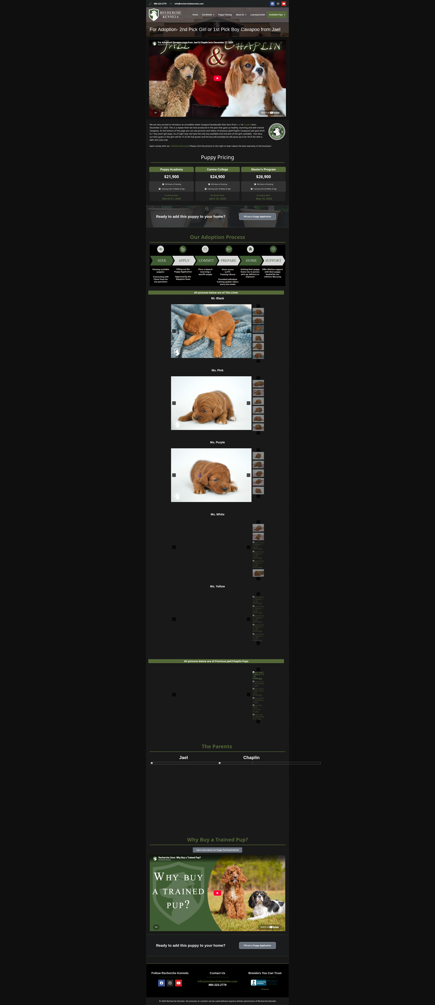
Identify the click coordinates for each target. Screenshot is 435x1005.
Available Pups (276, 14)
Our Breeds (207, 14)
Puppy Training (225, 14)
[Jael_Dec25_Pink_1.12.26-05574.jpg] (258, 410)
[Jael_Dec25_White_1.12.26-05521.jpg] (258, 536)
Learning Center (257, 14)
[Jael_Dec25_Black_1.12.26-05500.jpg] (258, 346)
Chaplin (247, 124)
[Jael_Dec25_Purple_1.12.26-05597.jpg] (258, 473)
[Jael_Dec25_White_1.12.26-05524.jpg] (258, 555)
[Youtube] (284, 3)
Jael (239, 124)
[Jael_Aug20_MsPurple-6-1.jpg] (258, 700)
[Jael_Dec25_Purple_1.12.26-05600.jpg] (258, 482)
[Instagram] (278, 3)
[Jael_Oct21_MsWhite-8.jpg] (258, 684)
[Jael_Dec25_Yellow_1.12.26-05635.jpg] (258, 619)
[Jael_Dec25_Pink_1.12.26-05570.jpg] (258, 401)
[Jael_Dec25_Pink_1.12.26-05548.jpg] (258, 427)
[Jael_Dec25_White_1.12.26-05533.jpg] (258, 564)
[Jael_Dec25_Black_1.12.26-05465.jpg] (258, 311)
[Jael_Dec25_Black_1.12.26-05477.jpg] (258, 355)
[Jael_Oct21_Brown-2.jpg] (258, 707)
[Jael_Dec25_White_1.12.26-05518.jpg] (258, 528)
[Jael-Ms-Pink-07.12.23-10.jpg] (258, 692)
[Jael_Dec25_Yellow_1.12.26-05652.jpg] (258, 600)
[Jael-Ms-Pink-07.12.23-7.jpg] (258, 716)
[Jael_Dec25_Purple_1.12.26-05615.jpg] (258, 490)
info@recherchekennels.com (217, 981)
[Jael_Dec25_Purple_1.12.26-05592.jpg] (258, 464)
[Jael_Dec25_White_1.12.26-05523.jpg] (258, 545)
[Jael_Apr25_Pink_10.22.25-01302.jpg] (258, 675)
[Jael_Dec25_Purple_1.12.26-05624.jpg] (258, 456)
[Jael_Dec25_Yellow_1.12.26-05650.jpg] (258, 628)
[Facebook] (272, 3)
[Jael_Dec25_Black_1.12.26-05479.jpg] (258, 320)
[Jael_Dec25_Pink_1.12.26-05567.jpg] (258, 392)
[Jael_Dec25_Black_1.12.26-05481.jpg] (258, 329)
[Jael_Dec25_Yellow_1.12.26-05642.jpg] (258, 637)
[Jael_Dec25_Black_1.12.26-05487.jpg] (258, 338)
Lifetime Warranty (180, 146)
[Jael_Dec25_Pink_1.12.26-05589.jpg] (258, 418)
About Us (240, 14)
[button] (258, 306)
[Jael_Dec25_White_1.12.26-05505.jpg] (258, 573)
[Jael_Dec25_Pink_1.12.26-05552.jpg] (258, 384)
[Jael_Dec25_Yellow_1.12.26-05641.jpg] (258, 609)
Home (195, 14)
